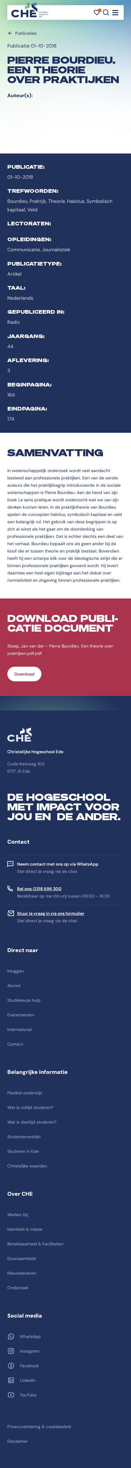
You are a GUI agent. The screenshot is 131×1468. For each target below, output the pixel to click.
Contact (15, 1044)
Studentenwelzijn (24, 1136)
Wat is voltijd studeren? (30, 1107)
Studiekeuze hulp (24, 1000)
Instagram (29, 1351)
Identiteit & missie (24, 1229)
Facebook (29, 1365)
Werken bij (17, 1214)
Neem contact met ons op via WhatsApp (57, 864)
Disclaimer (17, 1441)
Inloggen (15, 971)
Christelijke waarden (27, 1166)
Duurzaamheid (21, 1258)
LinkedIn (28, 1380)
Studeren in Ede (23, 1151)
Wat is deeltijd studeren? (31, 1122)
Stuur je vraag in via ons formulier (50, 913)
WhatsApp (30, 1336)
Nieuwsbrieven (21, 1273)
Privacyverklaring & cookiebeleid (39, 1426)
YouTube (28, 1395)
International (19, 1029)
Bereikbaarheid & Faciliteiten (35, 1244)
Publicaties (26, 33)
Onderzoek (18, 1287)
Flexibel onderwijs (24, 1093)
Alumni (13, 985)
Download (24, 674)
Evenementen (20, 1015)
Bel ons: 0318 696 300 (39, 888)
